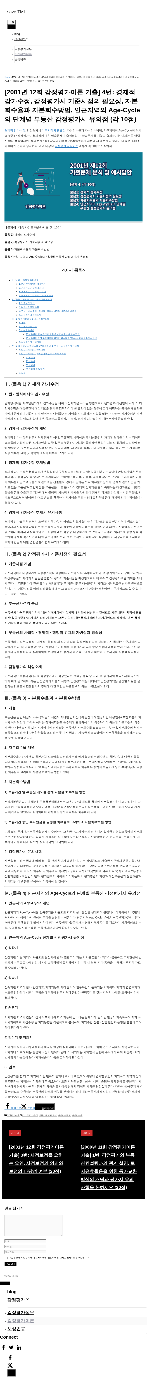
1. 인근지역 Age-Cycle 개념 (32, 349)
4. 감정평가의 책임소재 (30, 315)
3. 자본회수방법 (26, 330)
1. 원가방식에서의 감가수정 (32, 284)
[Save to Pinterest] (11, 1372)
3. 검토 (22, 373)
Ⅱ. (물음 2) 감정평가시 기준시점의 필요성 (32, 299)
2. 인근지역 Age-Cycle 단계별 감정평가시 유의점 (42, 353)
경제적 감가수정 (14, 130)
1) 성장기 (30, 357)
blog (17, 34)
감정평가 (20, 39)
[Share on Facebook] (10, 1360)
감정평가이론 (23, 54)
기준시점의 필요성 (53, 130)
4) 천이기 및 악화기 (35, 369)
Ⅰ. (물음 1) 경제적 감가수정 (25, 280)
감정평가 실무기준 (66, 146)
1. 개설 (22, 322)
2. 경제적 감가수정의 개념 (31, 288)
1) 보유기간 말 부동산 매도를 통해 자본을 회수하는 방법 (53, 334)
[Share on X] (10, 1367)
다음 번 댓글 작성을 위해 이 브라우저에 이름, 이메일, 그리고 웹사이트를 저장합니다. (49, 1257)
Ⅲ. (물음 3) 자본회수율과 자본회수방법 (30, 319)
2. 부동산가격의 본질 (29, 307)
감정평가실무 (23, 49)
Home (7, 77)
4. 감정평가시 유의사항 (30, 342)
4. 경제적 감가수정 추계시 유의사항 (36, 295)
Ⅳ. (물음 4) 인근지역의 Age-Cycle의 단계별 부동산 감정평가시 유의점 (45, 346)
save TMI (16, 11)
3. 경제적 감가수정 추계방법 (32, 291)
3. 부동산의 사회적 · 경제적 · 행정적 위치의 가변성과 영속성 (47, 311)
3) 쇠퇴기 (30, 365)
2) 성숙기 (30, 361)
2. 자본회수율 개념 (28, 326)
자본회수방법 (64, 1115)
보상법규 (20, 59)
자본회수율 (77, 1115)
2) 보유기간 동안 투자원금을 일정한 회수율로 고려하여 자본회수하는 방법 (61, 338)
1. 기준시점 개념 (27, 303)
